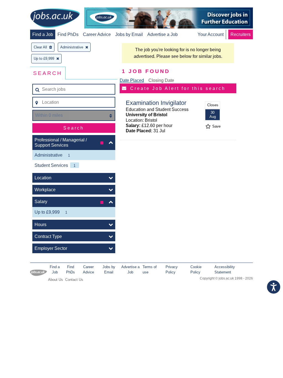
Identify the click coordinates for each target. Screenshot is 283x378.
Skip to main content (22, 4)
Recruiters (240, 34)
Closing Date (161, 80)
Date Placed (132, 80)
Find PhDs (67, 34)
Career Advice (97, 34)
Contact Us (74, 280)
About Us (55, 280)
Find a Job (42, 34)
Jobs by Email (129, 34)
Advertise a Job (162, 34)
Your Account (211, 34)
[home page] (55, 18)
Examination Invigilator (156, 102)
